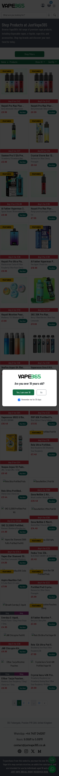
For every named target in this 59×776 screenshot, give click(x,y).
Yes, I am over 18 (23, 392)
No (41, 392)
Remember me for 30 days (31, 399)
